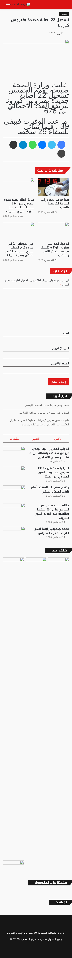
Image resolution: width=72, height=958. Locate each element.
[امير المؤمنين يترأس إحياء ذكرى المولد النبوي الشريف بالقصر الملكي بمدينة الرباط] (18, 231)
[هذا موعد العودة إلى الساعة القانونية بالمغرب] (53, 187)
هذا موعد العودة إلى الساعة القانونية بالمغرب (55, 203)
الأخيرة (58, 438)
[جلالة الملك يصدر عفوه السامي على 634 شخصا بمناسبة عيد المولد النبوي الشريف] (18, 187)
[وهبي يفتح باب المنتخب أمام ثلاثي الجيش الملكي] (14, 492)
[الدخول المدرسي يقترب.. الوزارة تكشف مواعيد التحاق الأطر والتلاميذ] (53, 231)
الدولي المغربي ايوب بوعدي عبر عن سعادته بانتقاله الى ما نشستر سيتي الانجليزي (49, 453)
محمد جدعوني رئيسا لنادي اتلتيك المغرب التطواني (51, 531)
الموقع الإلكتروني (59, 363)
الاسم (66, 333)
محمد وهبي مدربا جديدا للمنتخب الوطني (47, 405)
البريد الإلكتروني (60, 348)
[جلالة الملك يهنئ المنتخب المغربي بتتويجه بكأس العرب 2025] (13, 866)
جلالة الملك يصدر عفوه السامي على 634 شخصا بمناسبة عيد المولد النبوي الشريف (19, 205)
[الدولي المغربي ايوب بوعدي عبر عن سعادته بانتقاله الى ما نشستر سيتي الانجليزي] (14, 454)
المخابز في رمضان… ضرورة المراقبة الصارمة (44, 412)
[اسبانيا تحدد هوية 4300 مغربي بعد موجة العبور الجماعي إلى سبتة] (14, 473)
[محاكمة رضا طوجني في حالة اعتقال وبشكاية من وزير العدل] (36, 563)
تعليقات (14, 438)
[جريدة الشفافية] (20, 4)
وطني (64, 13)
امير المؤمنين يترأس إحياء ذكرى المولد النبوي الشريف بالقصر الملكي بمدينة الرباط (19, 249)
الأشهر (36, 438)
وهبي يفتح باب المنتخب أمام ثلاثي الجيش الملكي (50, 489)
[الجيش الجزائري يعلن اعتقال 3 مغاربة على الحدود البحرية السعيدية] (58, 563)
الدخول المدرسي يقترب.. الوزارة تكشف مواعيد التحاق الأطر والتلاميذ (55, 249)
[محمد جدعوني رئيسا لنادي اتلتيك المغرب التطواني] (14, 534)
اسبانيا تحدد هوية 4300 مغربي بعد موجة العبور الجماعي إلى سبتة (53, 472)
